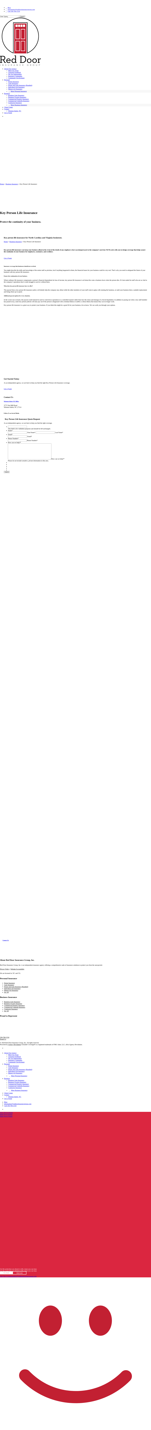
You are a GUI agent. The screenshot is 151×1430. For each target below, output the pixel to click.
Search (22, 16)
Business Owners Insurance (13, 1004)
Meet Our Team (13, 1055)
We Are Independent (15, 1058)
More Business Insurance (19, 1090)
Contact (6, 1095)
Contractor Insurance (11, 1009)
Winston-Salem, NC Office (11, 401)
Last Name (59, 432)
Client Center (8, 1093)
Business (7, 1078)
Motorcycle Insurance (11, 990)
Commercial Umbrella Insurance (14, 1007)
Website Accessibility (17, 969)
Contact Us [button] (6, 940)
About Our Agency (10, 1053)
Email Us (3, 1039)
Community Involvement (16, 1062)
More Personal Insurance (19, 1076)
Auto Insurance (9, 985)
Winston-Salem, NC (14, 1097)
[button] (8, 258)
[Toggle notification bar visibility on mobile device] (75, 1267)
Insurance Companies (15, 1060)
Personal (7, 1064)
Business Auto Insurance (12, 1002)
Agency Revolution (14, 1044)
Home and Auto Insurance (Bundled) (16, 987)
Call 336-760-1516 (14, 11)
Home (2, 184)
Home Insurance (9, 983)
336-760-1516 (4, 1037)
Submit (7, 472)
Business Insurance (12, 184)
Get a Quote (8, 1098)
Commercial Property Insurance (14, 1005)
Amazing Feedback (14, 1057)
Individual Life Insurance (12, 988)
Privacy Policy (4, 969)
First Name (31, 432)
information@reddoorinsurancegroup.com (21, 9)
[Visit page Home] (20, 65)
